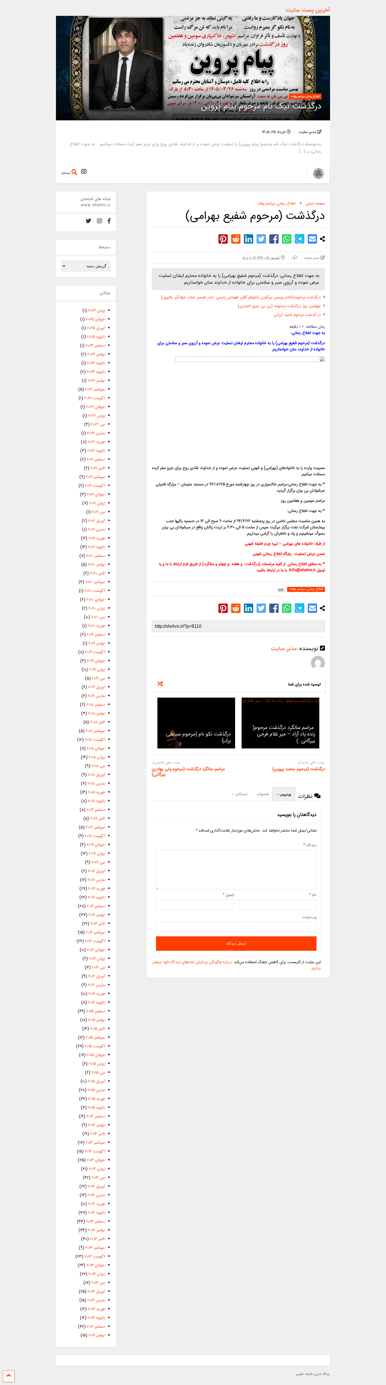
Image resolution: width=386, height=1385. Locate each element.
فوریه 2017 (96, 888)
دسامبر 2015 (95, 1011)
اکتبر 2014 (97, 1134)
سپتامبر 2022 (95, 389)
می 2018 (98, 766)
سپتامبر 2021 (95, 477)
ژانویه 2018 (96, 801)
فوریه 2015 (96, 1099)
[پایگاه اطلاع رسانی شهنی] (315, 177)
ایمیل (228, 895)
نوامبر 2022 (96, 380)
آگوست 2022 (94, 398)
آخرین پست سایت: (307, 10)
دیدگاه (309, 845)
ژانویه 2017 (96, 897)
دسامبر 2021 (96, 459)
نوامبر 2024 (96, 354)
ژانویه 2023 (96, 372)
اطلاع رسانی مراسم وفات (305, 96)
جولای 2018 (96, 748)
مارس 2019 (96, 696)
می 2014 (98, 1178)
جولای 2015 (96, 1055)
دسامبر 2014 (95, 1116)
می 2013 (98, 1283)
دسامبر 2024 (95, 345)
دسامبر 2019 (96, 634)
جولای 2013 (95, 1265)
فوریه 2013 (96, 1309)
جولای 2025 (95, 319)
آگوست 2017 (95, 836)
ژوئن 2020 (96, 608)
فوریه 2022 (96, 442)
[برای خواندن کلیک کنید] (196, 723)
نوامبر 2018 (96, 713)
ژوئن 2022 (96, 416)
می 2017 (98, 862)
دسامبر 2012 (96, 1326)
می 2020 (98, 617)
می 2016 (98, 967)
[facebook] (109, 221)
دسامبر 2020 (95, 556)
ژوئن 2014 (97, 1169)
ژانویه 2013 (96, 1318)
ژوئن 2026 (96, 310)
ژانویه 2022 (96, 451)
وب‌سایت (309, 917)
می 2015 (98, 1072)
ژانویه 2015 (96, 1107)
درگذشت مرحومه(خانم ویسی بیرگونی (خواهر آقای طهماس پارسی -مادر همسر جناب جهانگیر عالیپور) (241, 297)
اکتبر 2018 (97, 722)
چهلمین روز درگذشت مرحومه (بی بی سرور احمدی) (279, 306)
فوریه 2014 (96, 1204)
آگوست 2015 (95, 1046)
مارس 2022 (96, 433)
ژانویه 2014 (96, 1213)
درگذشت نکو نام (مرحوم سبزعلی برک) (198, 737)
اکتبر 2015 (97, 1029)
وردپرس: (284, 794)
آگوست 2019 (95, 652)
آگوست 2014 (95, 1151)
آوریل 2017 (96, 871)
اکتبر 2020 (97, 573)
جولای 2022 (95, 407)
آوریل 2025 (96, 328)
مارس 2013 (96, 1300)
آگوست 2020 (94, 591)
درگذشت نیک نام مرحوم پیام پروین (261, 106)
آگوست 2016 (95, 941)
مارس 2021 (96, 529)
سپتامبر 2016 (95, 932)
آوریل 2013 (96, 1291)
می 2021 (98, 512)
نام (312, 895)
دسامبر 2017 (95, 810)
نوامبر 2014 (96, 1125)
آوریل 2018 (96, 775)
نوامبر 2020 (96, 564)
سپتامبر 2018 (95, 731)
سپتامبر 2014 (95, 1142)
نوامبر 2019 (96, 643)
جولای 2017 (96, 845)
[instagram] (83, 172)
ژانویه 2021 (96, 547)
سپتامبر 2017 (95, 827)
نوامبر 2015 (96, 1020)
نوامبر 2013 (96, 1230)
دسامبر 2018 (95, 705)
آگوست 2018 (95, 740)
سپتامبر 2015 (95, 1037)
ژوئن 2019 (97, 670)
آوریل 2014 (96, 1186)
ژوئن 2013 (96, 1274)
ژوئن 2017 (97, 853)
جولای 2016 (96, 950)
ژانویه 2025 (96, 337)
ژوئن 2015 (97, 1064)
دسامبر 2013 (95, 1221)
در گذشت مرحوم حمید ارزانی (297, 315)
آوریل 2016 (96, 976)
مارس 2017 (96, 880)
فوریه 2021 (96, 538)
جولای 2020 (95, 599)
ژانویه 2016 (96, 1002)
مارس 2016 (96, 985)
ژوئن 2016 (97, 959)
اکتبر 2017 (97, 818)
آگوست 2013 (94, 1256)
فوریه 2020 (96, 626)
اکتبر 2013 (97, 1239)
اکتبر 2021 (97, 468)
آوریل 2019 (96, 687)
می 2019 (98, 678)
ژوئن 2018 (97, 757)
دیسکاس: (240, 794)
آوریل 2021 (96, 521)
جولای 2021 (96, 494)
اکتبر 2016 (97, 924)
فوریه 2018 (96, 792)
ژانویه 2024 (96, 363)
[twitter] (88, 221)
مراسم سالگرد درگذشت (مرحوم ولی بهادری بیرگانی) (188, 772)
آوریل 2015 (96, 1081)
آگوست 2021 (95, 486)
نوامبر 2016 (96, 915)
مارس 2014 (96, 1195)
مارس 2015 (96, 1090)
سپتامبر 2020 (95, 582)
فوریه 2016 (96, 994)
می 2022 (98, 424)
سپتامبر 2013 (95, 1248)
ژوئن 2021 (97, 503)
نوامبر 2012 (96, 1335)
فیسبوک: (261, 794)
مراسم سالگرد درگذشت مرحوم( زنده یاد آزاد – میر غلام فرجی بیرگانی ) (283, 734)
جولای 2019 (96, 661)
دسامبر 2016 (96, 906)
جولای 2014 (96, 1160)
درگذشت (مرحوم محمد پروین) (298, 769)
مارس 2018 (96, 783)
